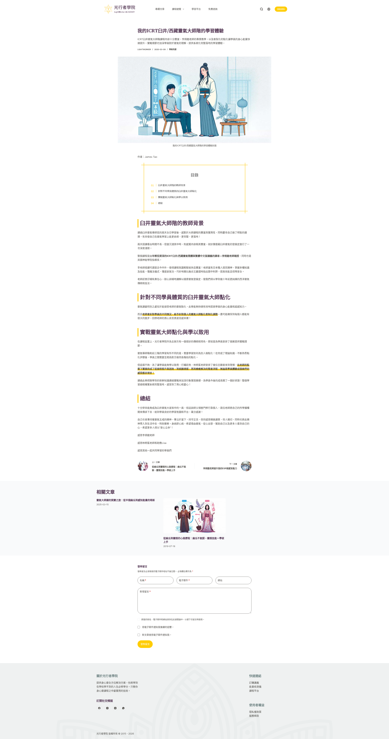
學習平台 (196, 9)
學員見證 (172, 49)
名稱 (143, 580)
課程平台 (254, 690)
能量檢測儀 (255, 686)
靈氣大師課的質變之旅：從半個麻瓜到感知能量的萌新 (125, 500)
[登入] (268, 9)
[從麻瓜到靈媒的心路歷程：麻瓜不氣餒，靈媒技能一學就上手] (194, 515)
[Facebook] (99, 708)
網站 (220, 580)
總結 (160, 203)
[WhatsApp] (123, 708)
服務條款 (254, 715)
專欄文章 (159, 9)
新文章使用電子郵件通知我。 (157, 634)
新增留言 (145, 591)
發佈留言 (145, 644)
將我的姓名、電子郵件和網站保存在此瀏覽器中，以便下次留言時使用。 (173, 619)
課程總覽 (176, 9)
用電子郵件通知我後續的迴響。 (158, 627)
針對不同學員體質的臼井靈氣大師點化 (177, 191)
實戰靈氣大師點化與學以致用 (173, 197)
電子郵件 (184, 580)
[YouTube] (115, 708)
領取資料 (281, 9)
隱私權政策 (255, 711)
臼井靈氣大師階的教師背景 (171, 185)
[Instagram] (107, 708)
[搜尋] (261, 9)
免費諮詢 (212, 9)
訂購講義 (254, 682)
